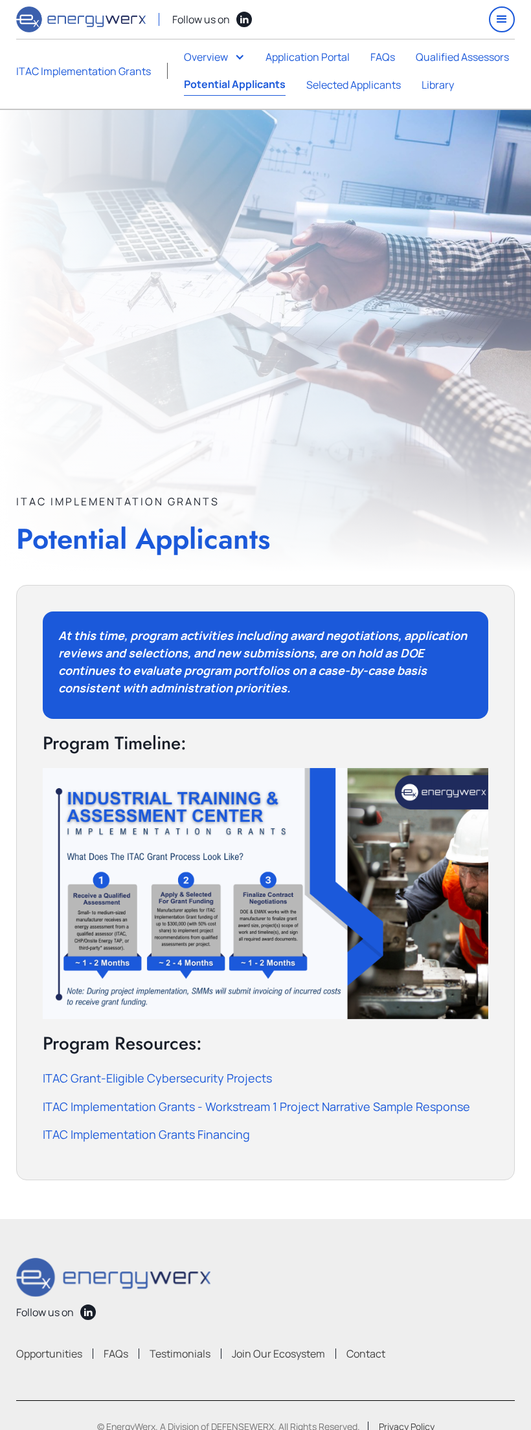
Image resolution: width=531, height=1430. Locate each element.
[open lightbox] (266, 893)
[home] (81, 19)
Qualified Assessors (462, 57)
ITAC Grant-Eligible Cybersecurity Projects (157, 1078)
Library (438, 85)
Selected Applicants (353, 85)
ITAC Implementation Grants (83, 71)
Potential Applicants (235, 84)
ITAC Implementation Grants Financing (146, 1134)
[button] (502, 19)
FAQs (382, 57)
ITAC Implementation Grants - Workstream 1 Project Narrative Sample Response (256, 1106)
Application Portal (308, 57)
